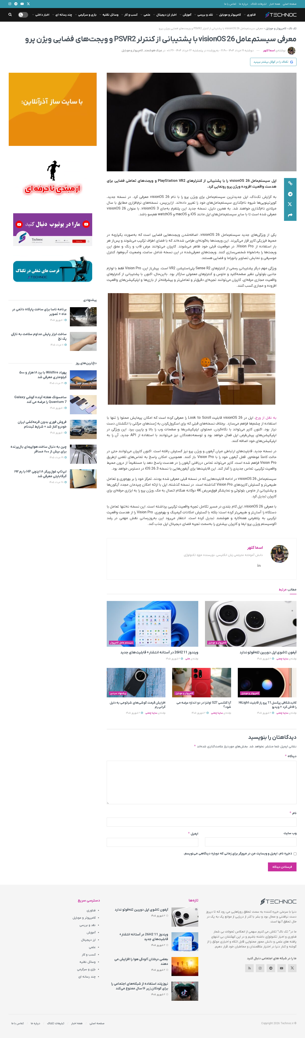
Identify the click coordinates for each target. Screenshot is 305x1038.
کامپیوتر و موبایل (230, 15)
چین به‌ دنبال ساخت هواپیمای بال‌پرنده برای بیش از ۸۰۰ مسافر (38, 449)
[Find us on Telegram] (271, 968)
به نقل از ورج (265, 418)
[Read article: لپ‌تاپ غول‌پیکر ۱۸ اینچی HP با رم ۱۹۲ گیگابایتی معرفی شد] (83, 479)
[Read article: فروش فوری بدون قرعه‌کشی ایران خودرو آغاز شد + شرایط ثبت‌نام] (83, 429)
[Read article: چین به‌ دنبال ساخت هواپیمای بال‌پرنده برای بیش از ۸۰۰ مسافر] (83, 454)
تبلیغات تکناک (259, 4)
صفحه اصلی (290, 4)
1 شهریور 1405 (57, 320)
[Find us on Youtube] (281, 968)
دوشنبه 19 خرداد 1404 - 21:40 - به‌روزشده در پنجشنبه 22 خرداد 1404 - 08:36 (210, 50)
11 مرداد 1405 (57, 344)
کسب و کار (131, 15)
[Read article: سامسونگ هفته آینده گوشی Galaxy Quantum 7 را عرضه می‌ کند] (83, 404)
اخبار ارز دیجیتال (166, 15)
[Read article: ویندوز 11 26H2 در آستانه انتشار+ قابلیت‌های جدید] (152, 624)
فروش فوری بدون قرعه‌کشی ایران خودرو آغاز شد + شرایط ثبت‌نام (42, 424)
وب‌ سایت (290, 833)
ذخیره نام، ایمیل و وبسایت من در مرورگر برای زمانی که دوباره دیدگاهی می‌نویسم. (238, 854)
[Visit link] (52, 109)
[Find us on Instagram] (260, 968)
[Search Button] (10, 15)
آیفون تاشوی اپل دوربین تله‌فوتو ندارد (268, 652)
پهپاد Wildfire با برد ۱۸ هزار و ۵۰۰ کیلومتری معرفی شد (43, 374)
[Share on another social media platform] (290, 215)
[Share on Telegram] (290, 194)
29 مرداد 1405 (57, 457)
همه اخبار (274, 4)
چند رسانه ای (63, 15)
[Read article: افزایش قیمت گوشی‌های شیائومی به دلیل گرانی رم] (136, 682)
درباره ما (243, 4)
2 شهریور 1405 (264, 658)
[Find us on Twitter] (292, 968)
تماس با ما (230, 4)
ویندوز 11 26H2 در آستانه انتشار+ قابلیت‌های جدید (159, 652)
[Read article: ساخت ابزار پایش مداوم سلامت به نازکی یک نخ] (83, 341)
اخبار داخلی (42, 15)
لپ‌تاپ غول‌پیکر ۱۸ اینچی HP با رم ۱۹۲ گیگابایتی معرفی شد (40, 474)
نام (293, 813)
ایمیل (193, 833)
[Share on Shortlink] (290, 183)
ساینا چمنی (282, 658)
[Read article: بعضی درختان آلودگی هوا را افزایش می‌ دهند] (184, 966)
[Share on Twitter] (290, 204)
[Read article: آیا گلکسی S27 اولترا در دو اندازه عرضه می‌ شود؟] (201, 682)
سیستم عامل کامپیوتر (121, 642)
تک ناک (292, 28)
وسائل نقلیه (110, 15)
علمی (147, 15)
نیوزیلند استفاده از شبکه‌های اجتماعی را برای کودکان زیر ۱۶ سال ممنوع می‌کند (139, 986)
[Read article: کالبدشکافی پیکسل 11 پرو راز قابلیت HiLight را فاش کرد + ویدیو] (267, 682)
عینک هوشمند (153, 50)
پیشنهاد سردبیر (118, 693)
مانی (187, 658)
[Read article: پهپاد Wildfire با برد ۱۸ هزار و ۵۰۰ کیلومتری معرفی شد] (83, 380)
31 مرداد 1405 (57, 383)
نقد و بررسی (205, 15)
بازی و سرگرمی (87, 15)
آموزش (187, 15)
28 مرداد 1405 (56, 482)
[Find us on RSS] (249, 968)
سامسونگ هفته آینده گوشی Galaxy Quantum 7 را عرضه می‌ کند (40, 399)
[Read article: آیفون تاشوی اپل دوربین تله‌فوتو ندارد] (251, 624)
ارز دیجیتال (88, 940)
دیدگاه (291, 756)
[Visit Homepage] (281, 15)
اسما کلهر (269, 50)
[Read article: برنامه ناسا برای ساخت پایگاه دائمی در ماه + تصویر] (83, 316)
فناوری (251, 15)
